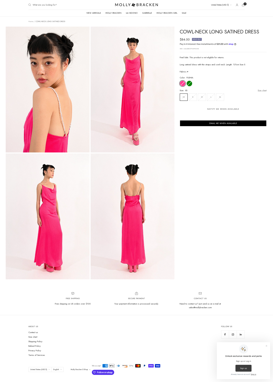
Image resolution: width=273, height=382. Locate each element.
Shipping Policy (35, 341)
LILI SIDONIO (132, 13)
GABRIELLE (147, 13)
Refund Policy (34, 346)
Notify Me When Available (223, 109)
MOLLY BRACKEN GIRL (167, 13)
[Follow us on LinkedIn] (241, 334)
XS (184, 97)
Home (30, 21)
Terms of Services (36, 355)
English (56, 369)
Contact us (33, 332)
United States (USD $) (220, 4)
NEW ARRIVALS (94, 13)
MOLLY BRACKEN (113, 13)
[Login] (237, 5)
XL (220, 97)
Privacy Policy (34, 350)
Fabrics (184, 71)
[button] (223, 123)
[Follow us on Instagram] (233, 334)
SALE (184, 13)
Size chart (262, 90)
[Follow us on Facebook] (225, 334)
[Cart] (243, 5)
